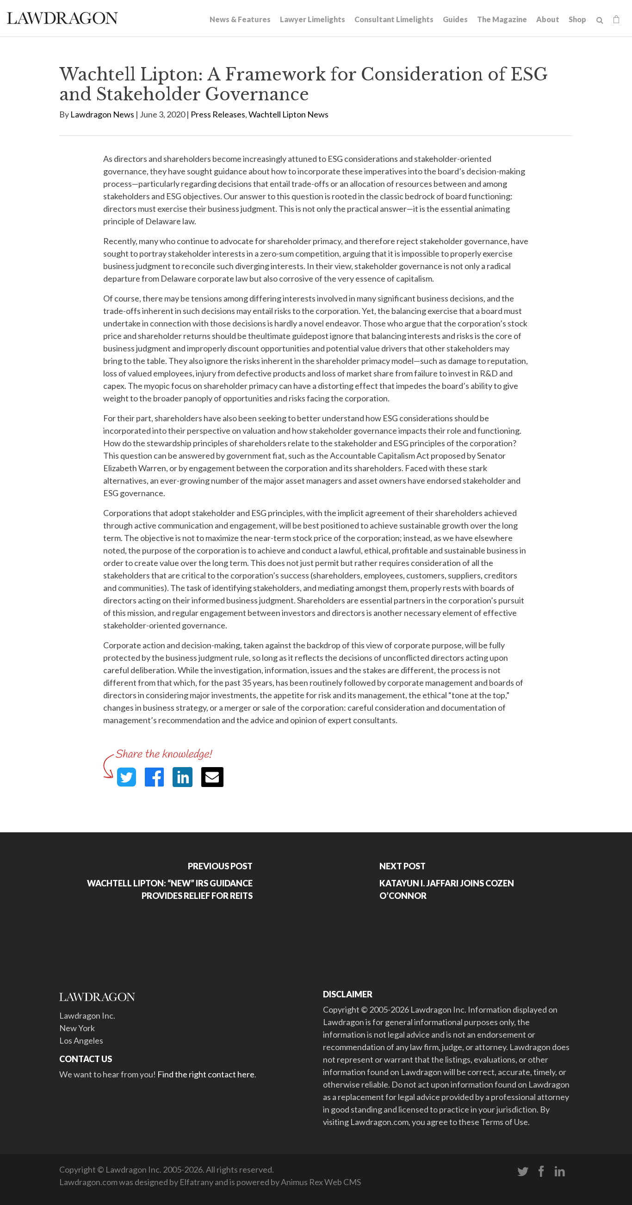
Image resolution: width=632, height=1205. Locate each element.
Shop (577, 19)
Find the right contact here (205, 1074)
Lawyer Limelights (312, 19)
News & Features (240, 19)
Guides (455, 19)
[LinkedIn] (559, 1171)
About (547, 19)
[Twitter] (522, 1171)
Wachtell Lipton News (288, 114)
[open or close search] (600, 20)
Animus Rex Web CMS (321, 1182)
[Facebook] (541, 1171)
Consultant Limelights (394, 19)
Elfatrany (196, 1182)
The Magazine (502, 19)
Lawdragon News (102, 114)
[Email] (212, 777)
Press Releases (218, 114)
